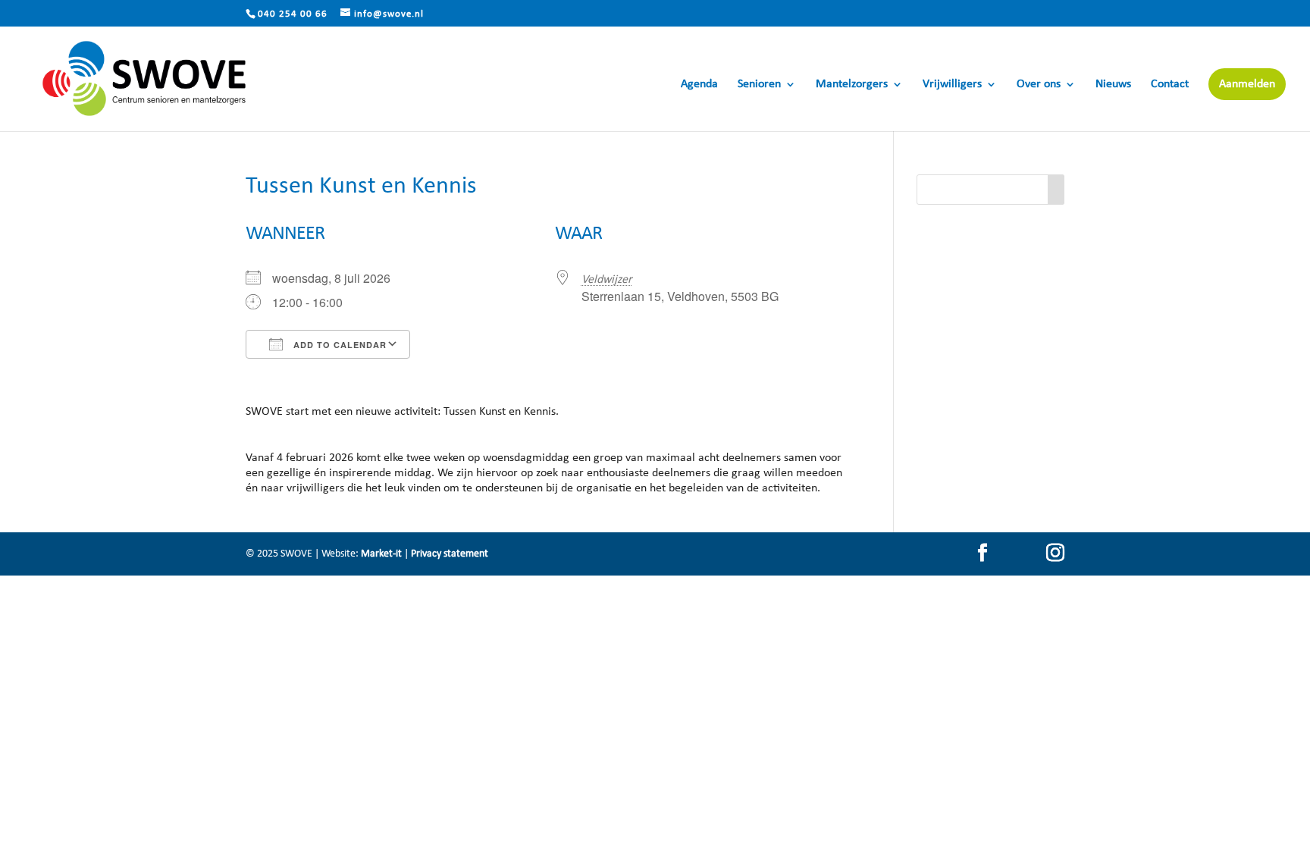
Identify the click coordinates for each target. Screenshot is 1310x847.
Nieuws (1113, 84)
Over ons (1039, 84)
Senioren (759, 84)
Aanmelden (1247, 84)
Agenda (699, 84)
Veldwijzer (606, 280)
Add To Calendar (338, 344)
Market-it (381, 554)
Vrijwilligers (952, 84)
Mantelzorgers (852, 84)
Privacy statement (449, 554)
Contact (1170, 84)
